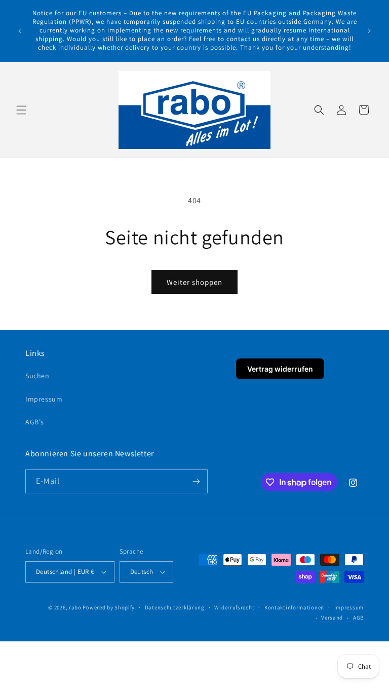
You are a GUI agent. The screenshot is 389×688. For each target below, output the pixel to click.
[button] (21, 110)
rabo (75, 607)
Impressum (43, 399)
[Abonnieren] (196, 481)
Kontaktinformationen (294, 607)
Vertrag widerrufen (280, 369)
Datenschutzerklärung (175, 607)
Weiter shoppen (194, 282)
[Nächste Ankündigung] (369, 31)
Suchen (37, 375)
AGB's (34, 421)
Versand (332, 617)
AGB (358, 617)
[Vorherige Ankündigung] (20, 31)
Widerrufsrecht (234, 607)
